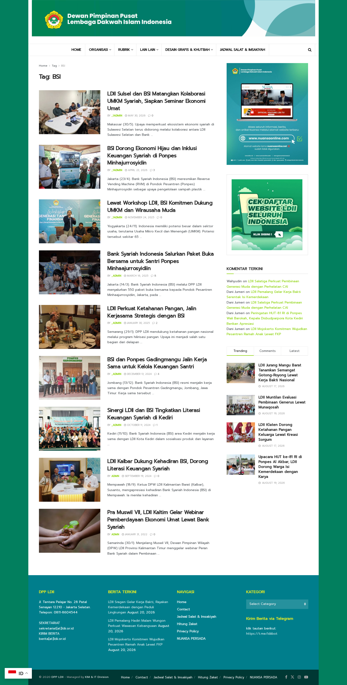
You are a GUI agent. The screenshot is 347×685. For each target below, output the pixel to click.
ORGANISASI (98, 49)
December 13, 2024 (139, 374)
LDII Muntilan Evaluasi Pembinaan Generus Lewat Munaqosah (281, 402)
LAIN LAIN (147, 49)
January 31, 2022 (135, 534)
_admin (116, 276)
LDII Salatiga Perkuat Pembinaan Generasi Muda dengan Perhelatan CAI (263, 284)
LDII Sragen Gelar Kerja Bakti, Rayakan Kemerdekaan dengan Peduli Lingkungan (138, 607)
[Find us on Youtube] (306, 677)
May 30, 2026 (136, 116)
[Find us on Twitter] (292, 677)
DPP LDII (57, 677)
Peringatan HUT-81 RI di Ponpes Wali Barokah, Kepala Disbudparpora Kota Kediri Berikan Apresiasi (265, 318)
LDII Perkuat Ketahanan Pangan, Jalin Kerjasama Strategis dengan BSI (151, 312)
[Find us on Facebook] (286, 677)
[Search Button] (310, 50)
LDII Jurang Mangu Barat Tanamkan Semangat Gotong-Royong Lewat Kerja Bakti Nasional (279, 373)
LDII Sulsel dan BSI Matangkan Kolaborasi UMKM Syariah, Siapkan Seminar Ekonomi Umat (156, 101)
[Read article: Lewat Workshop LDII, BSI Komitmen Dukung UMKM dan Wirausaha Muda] (69, 221)
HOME (76, 49)
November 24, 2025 (140, 217)
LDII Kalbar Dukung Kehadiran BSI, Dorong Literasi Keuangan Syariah (157, 464)
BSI (63, 66)
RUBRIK (124, 49)
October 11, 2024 (138, 425)
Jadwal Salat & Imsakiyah (196, 616)
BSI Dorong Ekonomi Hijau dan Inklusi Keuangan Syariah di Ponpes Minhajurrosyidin (152, 155)
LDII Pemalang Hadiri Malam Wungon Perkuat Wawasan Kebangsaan (136, 623)
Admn (115, 476)
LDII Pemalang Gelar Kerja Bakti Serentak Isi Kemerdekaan (264, 294)
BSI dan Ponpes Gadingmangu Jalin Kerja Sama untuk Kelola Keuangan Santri (157, 363)
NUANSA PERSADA (191, 638)
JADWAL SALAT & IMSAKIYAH (242, 49)
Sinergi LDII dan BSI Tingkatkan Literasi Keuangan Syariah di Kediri (153, 413)
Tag (54, 66)
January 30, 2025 (138, 323)
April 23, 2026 (137, 170)
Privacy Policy (188, 631)
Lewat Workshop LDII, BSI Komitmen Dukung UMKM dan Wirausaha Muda (159, 206)
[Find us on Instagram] (299, 677)
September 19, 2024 (137, 476)
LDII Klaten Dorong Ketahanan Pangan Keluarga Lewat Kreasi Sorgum (278, 432)
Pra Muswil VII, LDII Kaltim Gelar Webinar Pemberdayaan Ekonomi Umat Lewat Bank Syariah (158, 519)
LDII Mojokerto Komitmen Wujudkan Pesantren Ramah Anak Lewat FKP (267, 331)
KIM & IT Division (97, 677)
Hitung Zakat (187, 623)
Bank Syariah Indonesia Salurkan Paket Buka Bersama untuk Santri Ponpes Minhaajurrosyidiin (160, 261)
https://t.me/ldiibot (261, 633)
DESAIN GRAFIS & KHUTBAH (187, 49)
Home (43, 66)
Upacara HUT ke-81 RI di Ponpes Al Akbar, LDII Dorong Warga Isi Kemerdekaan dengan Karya (280, 466)
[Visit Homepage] (173, 21)
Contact (183, 609)
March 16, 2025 (137, 276)
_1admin (116, 116)
